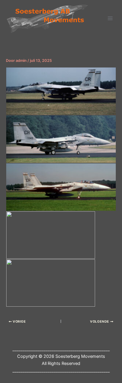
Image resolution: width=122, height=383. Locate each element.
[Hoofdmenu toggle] (110, 18)
